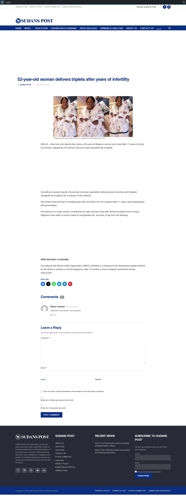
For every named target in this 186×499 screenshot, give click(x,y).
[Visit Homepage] (34, 20)
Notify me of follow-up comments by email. (57, 400)
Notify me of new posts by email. (53, 408)
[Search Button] (170, 28)
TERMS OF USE (21, 7)
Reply (54, 315)
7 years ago (73, 306)
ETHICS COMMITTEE (52, 7)
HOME (18, 28)
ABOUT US (131, 28)
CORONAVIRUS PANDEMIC (64, 28)
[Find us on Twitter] (169, 7)
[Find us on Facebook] (164, 7)
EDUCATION (41, 28)
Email (44, 379)
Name (44, 367)
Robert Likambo (57, 306)
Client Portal (59, 446)
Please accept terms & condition (149, 472)
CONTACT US (147, 28)
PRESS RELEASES (88, 28)
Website (98, 379)
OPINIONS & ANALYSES (111, 28)
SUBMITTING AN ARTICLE (72, 7)
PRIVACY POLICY (36, 7)
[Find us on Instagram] (31, 470)
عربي (159, 28)
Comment (45, 338)
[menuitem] (2, 2)
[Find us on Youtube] (37, 470)
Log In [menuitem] (8, 2)
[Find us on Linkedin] (44, 470)
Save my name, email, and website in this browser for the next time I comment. (73, 391)
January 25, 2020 (43, 84)
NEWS (28, 28)
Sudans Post (25, 84)
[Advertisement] (93, 54)
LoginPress (59, 460)
